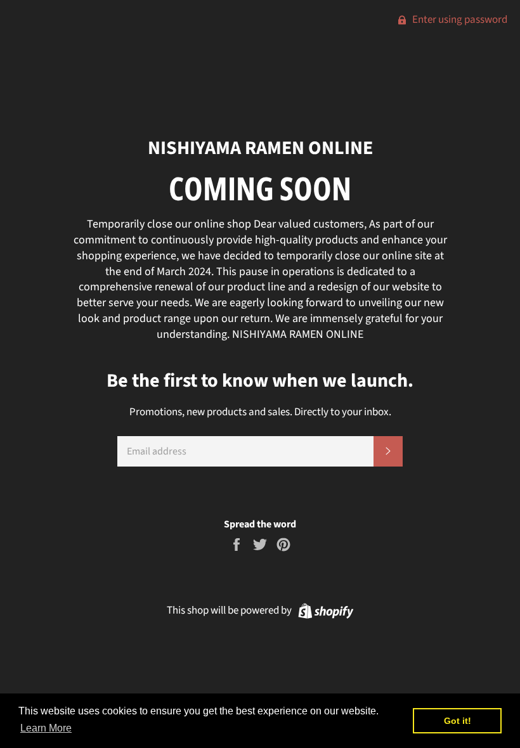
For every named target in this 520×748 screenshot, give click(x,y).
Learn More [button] (46, 728)
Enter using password (458, 19)
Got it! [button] (457, 721)
